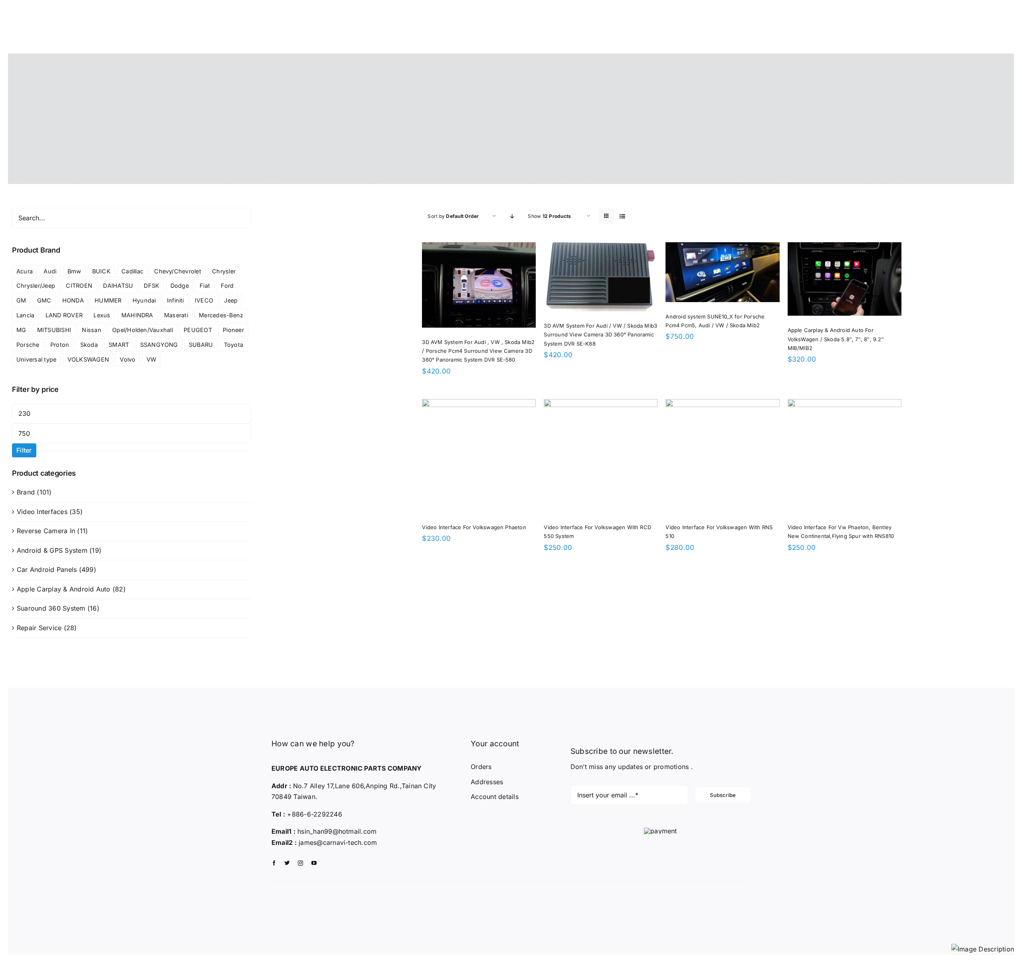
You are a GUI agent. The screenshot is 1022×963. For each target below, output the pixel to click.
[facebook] (274, 863)
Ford (227, 285)
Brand (26, 492)
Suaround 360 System (51, 608)
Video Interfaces (42, 512)
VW (151, 359)
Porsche (28, 344)
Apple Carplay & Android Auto (64, 589)
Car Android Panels (47, 569)
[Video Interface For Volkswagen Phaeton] (479, 404)
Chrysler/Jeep (35, 285)
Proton (59, 344)
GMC (44, 300)
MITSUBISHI (54, 329)
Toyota (233, 344)
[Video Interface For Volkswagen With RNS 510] (722, 404)
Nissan (91, 329)
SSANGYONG (159, 344)
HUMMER (108, 300)
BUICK (101, 271)
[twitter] (287, 863)
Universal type (36, 359)
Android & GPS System (52, 550)
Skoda (89, 344)
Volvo (127, 359)
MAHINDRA (137, 315)
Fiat (205, 285)
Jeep (231, 300)
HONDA (73, 300)
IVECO (204, 300)
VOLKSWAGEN (88, 359)
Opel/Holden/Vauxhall (142, 329)
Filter (24, 450)
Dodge (179, 285)
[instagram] (300, 863)
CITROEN (79, 285)
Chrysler (224, 271)
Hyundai (144, 300)
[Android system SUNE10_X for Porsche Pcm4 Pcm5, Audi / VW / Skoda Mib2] (722, 247)
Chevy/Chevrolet (177, 271)
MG (21, 329)
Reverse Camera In (46, 531)
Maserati (176, 315)
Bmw (74, 271)
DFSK (151, 285)
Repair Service (39, 628)
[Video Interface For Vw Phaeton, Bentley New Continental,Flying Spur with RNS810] (844, 404)
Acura (24, 271)
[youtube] (314, 863)
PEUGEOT (198, 329)
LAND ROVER (64, 315)
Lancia (25, 315)
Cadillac (132, 271)
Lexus (101, 315)
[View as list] (622, 216)
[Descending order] (512, 216)
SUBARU (201, 344)
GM (21, 300)
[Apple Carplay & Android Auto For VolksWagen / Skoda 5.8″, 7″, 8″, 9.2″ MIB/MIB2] (844, 247)
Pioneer (233, 329)
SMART (119, 344)
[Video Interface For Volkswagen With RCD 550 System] (601, 404)
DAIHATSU (118, 285)
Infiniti (175, 300)
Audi (50, 271)
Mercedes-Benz (221, 315)
